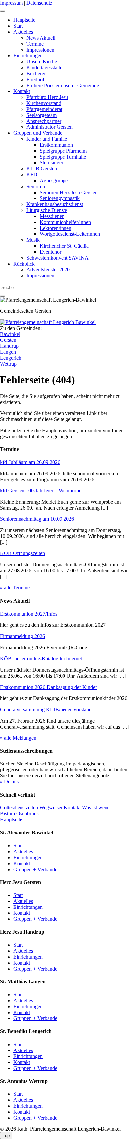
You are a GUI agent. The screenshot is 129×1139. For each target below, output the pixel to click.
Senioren (35, 186)
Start (18, 26)
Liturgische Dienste (46, 210)
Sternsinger (51, 162)
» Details (9, 781)
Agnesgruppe (54, 180)
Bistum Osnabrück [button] (19, 813)
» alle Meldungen (18, 738)
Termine (35, 44)
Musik (33, 240)
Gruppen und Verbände (37, 133)
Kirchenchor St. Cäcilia (64, 246)
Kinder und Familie (46, 139)
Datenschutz (39, 3)
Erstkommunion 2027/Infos (28, 614)
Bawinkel (10, 334)
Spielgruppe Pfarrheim (63, 151)
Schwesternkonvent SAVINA (57, 258)
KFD (31, 174)
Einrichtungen (28, 55)
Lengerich (10, 358)
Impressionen (40, 50)
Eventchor (50, 252)
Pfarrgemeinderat (44, 109)
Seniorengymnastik (60, 198)
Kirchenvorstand (43, 103)
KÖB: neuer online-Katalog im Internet (41, 658)
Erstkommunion (56, 145)
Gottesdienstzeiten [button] (19, 807)
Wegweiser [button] (51, 807)
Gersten (8, 340)
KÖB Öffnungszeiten (22, 553)
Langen (8, 352)
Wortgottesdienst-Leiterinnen (70, 234)
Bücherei (35, 73)
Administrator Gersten (49, 127)
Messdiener (52, 216)
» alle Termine (15, 587)
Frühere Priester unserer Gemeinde (62, 85)
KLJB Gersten (41, 168)
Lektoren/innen (55, 228)
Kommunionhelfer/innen (65, 222)
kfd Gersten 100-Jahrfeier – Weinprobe (40, 490)
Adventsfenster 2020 (48, 269)
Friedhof (35, 79)
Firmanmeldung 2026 (22, 636)
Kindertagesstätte (44, 67)
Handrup (9, 346)
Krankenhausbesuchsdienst (54, 204)
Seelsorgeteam (41, 115)
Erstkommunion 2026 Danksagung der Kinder (48, 687)
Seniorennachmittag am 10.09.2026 (37, 519)
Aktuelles (23, 32)
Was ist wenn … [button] (99, 807)
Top (6, 1135)
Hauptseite (24, 20)
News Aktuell (40, 38)
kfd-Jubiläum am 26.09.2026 (30, 462)
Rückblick (24, 264)
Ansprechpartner (43, 121)
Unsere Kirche (41, 61)
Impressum (11, 3)
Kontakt (21, 91)
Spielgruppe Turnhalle (63, 157)
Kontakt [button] (72, 807)
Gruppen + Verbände (35, 869)
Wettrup (8, 364)
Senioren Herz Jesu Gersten (69, 192)
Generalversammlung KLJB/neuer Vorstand (46, 709)
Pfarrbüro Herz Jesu (47, 97)
